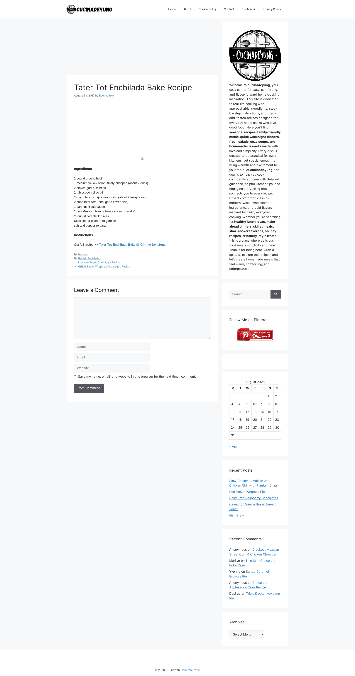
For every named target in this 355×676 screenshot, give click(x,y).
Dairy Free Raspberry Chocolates (253, 498)
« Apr (233, 446)
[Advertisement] (142, 48)
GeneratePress (190, 670)
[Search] (276, 294)
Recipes (83, 254)
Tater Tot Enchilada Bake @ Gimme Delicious (132, 244)
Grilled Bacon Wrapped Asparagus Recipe (104, 266)
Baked (82, 258)
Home (172, 9)
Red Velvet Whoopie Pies (247, 492)
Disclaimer (248, 9)
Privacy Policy (272, 9)
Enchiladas (94, 258)
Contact (229, 9)
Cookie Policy (208, 9)
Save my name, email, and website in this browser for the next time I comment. (137, 376)
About (187, 9)
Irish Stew (236, 515)
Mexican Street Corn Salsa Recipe (99, 262)
